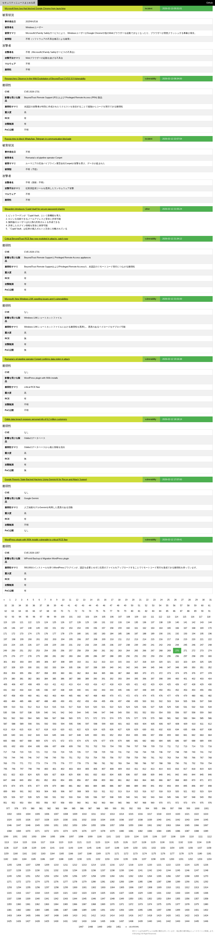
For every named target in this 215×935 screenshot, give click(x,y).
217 (169, 639)
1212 (74, 865)
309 (71, 662)
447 (136, 690)
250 (13, 650)
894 (177, 786)
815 (169, 769)
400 (177, 678)
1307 (140, 887)
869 (185, 780)
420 (128, 684)
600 (111, 724)
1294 (18, 887)
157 (103, 628)
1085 (168, 831)
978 (16, 808)
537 (21, 712)
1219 (140, 865)
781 (103, 763)
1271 (9, 881)
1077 (93, 831)
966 (128, 802)
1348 (112, 898)
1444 (187, 921)
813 (152, 769)
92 (6, 616)
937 (103, 797)
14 (91, 599)
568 (62, 718)
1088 (196, 831)
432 (13, 690)
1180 (199, 853)
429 (201, 684)
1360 (18, 904)
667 (21, 741)
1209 (46, 865)
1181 (209, 853)
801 (54, 769)
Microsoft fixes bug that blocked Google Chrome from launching (35, 8)
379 (5, 678)
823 (21, 774)
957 (54, 802)
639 (5, 735)
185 (120, 633)
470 (111, 695)
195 (201, 633)
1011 (93, 814)
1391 (102, 910)
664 (210, 735)
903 (38, 791)
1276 (56, 881)
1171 (117, 853)
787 (152, 763)
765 (185, 757)
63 (13, 611)
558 (193, 712)
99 (55, 616)
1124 (107, 842)
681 (136, 741)
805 (87, 769)
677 (103, 741)
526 (144, 707)
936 (95, 797)
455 (201, 690)
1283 (121, 881)
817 (185, 769)
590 (30, 724)
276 (13, 656)
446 (128, 690)
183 (103, 633)
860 (111, 780)
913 (120, 791)
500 (144, 701)
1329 (140, 893)
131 (103, 622)
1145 (89, 848)
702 (95, 746)
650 (95, 735)
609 (185, 724)
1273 (28, 881)
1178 (181, 853)
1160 (15, 853)
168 (193, 628)
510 (13, 707)
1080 (121, 831)
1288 (168, 881)
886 (111, 786)
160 (128, 628)
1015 (131, 814)
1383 (28, 910)
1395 (140, 910)
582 (177, 718)
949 (201, 797)
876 (29, 786)
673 (70, 741)
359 (54, 673)
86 (174, 611)
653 (120, 735)
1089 (205, 831)
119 (5, 622)
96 (34, 616)
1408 (56, 915)
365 (103, 673)
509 (5, 707)
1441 (159, 921)
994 (147, 808)
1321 (65, 893)
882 (79, 786)
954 (29, 802)
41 (69, 605)
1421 (177, 915)
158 (111, 628)
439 (70, 690)
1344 (74, 898)
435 (38, 690)
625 (103, 729)
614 (13, 729)
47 (111, 605)
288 (111, 656)
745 (21, 757)
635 (185, 729)
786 (144, 763)
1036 (121, 819)
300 (210, 656)
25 (168, 599)
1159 (6, 853)
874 (13, 786)
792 (193, 763)
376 (193, 673)
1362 (37, 904)
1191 (88, 859)
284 (79, 656)
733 (136, 752)
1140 (43, 848)
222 (210, 639)
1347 (102, 898)
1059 (131, 825)
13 (84, 599)
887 (120, 786)
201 (38, 639)
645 (54, 735)
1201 (181, 859)
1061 (149, 825)
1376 (168, 904)
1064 (177, 825)
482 (210, 695)
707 (136, 746)
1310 (168, 887)
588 (13, 724)
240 (144, 645)
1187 (52, 859)
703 (103, 746)
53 (153, 605)
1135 (208, 842)
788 (160, 763)
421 (136, 684)
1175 (153, 853)
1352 (149, 898)
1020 (177, 814)
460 (29, 695)
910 (95, 791)
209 (103, 639)
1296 (37, 887)
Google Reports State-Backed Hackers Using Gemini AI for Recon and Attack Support (46, 479)
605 (152, 724)
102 (79, 616)
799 (38, 769)
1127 (134, 842)
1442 (168, 921)
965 (120, 802)
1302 (93, 887)
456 (210, 690)
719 (21, 752)
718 (13, 752)
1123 (98, 842)
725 (70, 752)
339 (103, 667)
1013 (112, 814)
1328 (131, 893)
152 (62, 628)
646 (62, 735)
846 (210, 774)
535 (5, 712)
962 (95, 802)
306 (46, 662)
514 (46, 707)
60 (202, 605)
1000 (197, 808)
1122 (88, 842)
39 (55, 605)
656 (144, 735)
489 (54, 701)
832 (95, 774)
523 (120, 707)
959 (70, 802)
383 (38, 678)
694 (30, 746)
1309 (159, 887)
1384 (37, 910)
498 (128, 701)
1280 (93, 881)
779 (87, 763)
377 (201, 673)
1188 (61, 859)
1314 (205, 887)
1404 (18, 915)
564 (29, 718)
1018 (159, 814)
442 (95, 690)
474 (144, 695)
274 (210, 650)
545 (87, 712)
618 (46, 729)
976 (210, 802)
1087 (187, 831)
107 (120, 616)
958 (62, 802)
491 (70, 701)
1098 (80, 836)
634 (177, 729)
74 (90, 611)
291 (136, 656)
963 (103, 802)
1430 (56, 921)
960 (79, 802)
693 (21, 746)
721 (38, 752)
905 (54, 791)
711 (169, 746)
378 (210, 673)
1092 (24, 836)
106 (111, 616)
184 (111, 633)
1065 (187, 825)
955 (38, 802)
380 (13, 678)
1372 (131, 904)
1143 (70, 848)
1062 (159, 825)
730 (111, 752)
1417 (140, 915)
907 (71, 791)
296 (177, 656)
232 (79, 645)
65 (27, 611)
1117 (43, 842)
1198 (153, 859)
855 (70, 780)
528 (160, 707)
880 (62, 786)
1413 (102, 915)
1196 (135, 859)
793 (201, 763)
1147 (107, 848)
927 (21, 797)
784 (128, 763)
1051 (56, 825)
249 (5, 650)
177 (54, 633)
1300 (75, 887)
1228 (18, 870)
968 (144, 802)
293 (152, 656)
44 (90, 605)
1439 (140, 921)
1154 (172, 848)
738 (177, 752)
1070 (28, 831)
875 (21, 786)
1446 (205, 921)
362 (79, 673)
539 (38, 712)
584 (193, 718)
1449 (99, 926)
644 (46, 735)
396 (144, 678)
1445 (196, 921)
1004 (28, 814)
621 (70, 729)
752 (79, 757)
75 (97, 611)
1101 (108, 836)
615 (21, 729)
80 (132, 611)
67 (41, 611)
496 (111, 701)
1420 (168, 915)
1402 (205, 910)
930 (46, 797)
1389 (84, 910)
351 (201, 667)
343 (136, 667)
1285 (140, 881)
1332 (168, 893)
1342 (56, 898)
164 (160, 628)
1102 (118, 836)
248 (210, 645)
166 (177, 628)
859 (103, 780)
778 (79, 763)
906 (62, 791)
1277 (65, 881)
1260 (112, 876)
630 (144, 729)
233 (87, 645)
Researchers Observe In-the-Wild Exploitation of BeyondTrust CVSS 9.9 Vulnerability (45, 78)
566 (46, 718)
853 (54, 780)
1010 (84, 814)
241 (152, 645)
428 (193, 684)
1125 (116, 842)
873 (5, 786)
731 (120, 752)
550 (128, 712)
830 (79, 774)
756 (111, 757)
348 (177, 667)
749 (54, 757)
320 (160, 662)
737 (169, 752)
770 (13, 763)
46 (104, 605)
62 (6, 611)
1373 (140, 904)
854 (62, 780)
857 (87, 780)
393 (120, 678)
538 (29, 712)
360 (62, 673)
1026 (28, 819)
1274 (37, 881)
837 (136, 774)
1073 (56, 831)
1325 (102, 893)
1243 (159, 870)
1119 (61, 842)
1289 (177, 881)
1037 (131, 819)
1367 (84, 904)
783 (120, 763)
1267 (177, 876)
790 (177, 763)
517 (70, 707)
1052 (65, 825)
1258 (93, 876)
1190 (79, 859)
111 (152, 616)
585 (201, 718)
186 (128, 633)
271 (185, 650)
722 (46, 752)
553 (152, 712)
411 (54, 684)
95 (27, 616)
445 (120, 690)
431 (5, 690)
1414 (112, 915)
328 (13, 667)
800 (46, 769)
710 (161, 746)
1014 (121, 814)
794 (210, 763)
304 (30, 662)
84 (160, 611)
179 (70, 633)
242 (160, 645)
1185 (33, 859)
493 (87, 701)
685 (169, 741)
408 (30, 684)
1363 (46, 904)
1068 (9, 831)
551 (136, 712)
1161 (24, 853)
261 (103, 650)
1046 (9, 825)
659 (169, 735)
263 (120, 650)
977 (8, 808)
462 (46, 695)
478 (177, 695)
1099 (90, 836)
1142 (61, 848)
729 (103, 752)
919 (169, 791)
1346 (93, 898)
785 (136, 763)
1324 (93, 893)
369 (136, 673)
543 (70, 712)
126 (62, 622)
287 (103, 656)
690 (210, 741)
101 (71, 616)
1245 (177, 870)
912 (111, 791)
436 (46, 690)
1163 (43, 853)
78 (118, 611)
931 (54, 797)
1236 (93, 870)
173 (21, 633)
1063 (168, 825)
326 (210, 662)
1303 (103, 887)
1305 (121, 887)
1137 (15, 848)
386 (62, 678)
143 (201, 622)
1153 (163, 848)
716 (210, 746)
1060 (140, 825)
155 (87, 628)
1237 (102, 870)
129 (87, 622)
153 (70, 628)
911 (103, 791)
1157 (199, 848)
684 (160, 741)
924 (210, 791)
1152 (153, 848)
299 (201, 656)
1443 (177, 921)
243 (169, 645)
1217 (121, 865)
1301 (84, 887)
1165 (61, 853)
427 (185, 684)
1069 (18, 831)
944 (160, 797)
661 (185, 735)
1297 (46, 887)
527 (152, 707)
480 (193, 695)
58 (188, 605)
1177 (172, 853)
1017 (149, 814)
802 (62, 769)
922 (193, 791)
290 (128, 656)
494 (95, 701)
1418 (149, 915)
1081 (131, 831)
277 (21, 656)
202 (46, 639)
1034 (102, 819)
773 (38, 763)
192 (177, 633)
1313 (196, 887)
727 (87, 752)
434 (29, 690)
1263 (140, 876)
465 (70, 695)
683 (152, 741)
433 (21, 690)
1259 (102, 876)
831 (87, 774)
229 (54, 645)
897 (201, 786)
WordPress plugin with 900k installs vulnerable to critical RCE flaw (36, 539)
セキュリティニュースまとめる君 (18, 2)
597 (87, 724)
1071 (37, 831)
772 (29, 763)
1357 (196, 898)
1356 (187, 898)
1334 (187, 893)
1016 (140, 814)
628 (128, 729)
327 (5, 667)
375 (185, 673)
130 (95, 622)
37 (41, 605)
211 (120, 639)
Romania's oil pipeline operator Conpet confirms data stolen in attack (37, 359)
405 (5, 684)
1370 (112, 904)
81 (139, 611)
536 (13, 712)
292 (144, 656)
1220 (149, 865)
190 (160, 633)
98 (48, 616)
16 (105, 599)
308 (62, 662)
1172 (126, 853)
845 (201, 774)
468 (95, 695)
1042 (177, 819)
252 (29, 650)
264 (128, 650)
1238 (112, 870)
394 (128, 678)
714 (193, 746)
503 (169, 701)
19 (126, 599)
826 (46, 774)
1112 (209, 836)
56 (174, 605)
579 (152, 718)
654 (128, 735)
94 (20, 616)
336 (79, 667)
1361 (28, 904)
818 (193, 769)
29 (196, 599)
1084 (159, 831)
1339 (28, 898)
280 (46, 656)
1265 (159, 876)
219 (185, 639)
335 (70, 667)
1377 (177, 904)
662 (193, 735)
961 (87, 802)
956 (46, 802)
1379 (196, 904)
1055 (93, 825)
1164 (52, 853)
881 (70, 786)
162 (144, 628)
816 (177, 769)
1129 (153, 842)
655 (136, 735)
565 (38, 718)
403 (201, 678)
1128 (144, 842)
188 (144, 633)
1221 (159, 865)
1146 (98, 848)
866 (160, 780)
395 (136, 678)
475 (152, 695)
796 (13, 769)
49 (125, 605)
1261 (121, 876)
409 (38, 684)
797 (21, 769)
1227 (9, 870)
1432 (74, 921)
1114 (15, 842)
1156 (190, 848)
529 (169, 707)
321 (169, 662)
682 (144, 741)
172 (13, 633)
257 (70, 650)
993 (139, 808)
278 (29, 656)
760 (144, 757)
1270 (205, 876)
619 (54, 729)
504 (177, 701)
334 (62, 667)
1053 (74, 825)
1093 (34, 836)
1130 (162, 842)
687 (185, 741)
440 (79, 690)
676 (95, 741)
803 (71, 769)
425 (169, 684)
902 (30, 791)
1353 (159, 898)
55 (167, 605)
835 (120, 774)
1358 (205, 898)
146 (13, 628)
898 (210, 786)
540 (46, 712)
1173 (135, 853)
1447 (81, 926)
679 (120, 741)
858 (95, 780)
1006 (46, 814)
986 (82, 808)
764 (177, 757)
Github (209, 2)
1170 (107, 853)
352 (210, 667)
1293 (9, 887)
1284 (131, 881)
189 (152, 633)
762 (160, 757)
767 (201, 757)
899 (5, 791)
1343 (65, 898)
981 (41, 808)
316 (128, 662)
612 (210, 724)
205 (71, 639)
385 (54, 678)
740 (193, 752)
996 (163, 808)
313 (103, 662)
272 (193, 650)
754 (95, 757)
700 (79, 746)
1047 (18, 825)
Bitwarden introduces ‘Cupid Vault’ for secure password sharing (35, 209)
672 (62, 741)
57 (181, 605)
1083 (149, 831)
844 (193, 774)
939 (120, 797)
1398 (168, 910)
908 (79, 791)
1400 (187, 910)
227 (38, 645)
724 (62, 752)
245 (185, 645)
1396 (149, 910)
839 (152, 774)
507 (201, 701)
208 (95, 639)
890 (144, 786)
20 (133, 599)
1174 (144, 853)
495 (103, 701)
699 (71, 746)
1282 (112, 881)
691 (5, 746)
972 (177, 802)
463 (54, 695)
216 (160, 639)
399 (169, 678)
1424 (205, 915)
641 (21, 735)
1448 (90, 926)
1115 (25, 842)
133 (120, 622)
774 (46, 763)
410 (46, 684)
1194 (116, 859)
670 (46, 741)
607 (169, 724)
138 (160, 622)
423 (152, 684)
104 (95, 616)
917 (152, 791)
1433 (84, 921)
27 (182, 599)
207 (87, 639)
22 (147, 599)
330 (29, 667)
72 (76, 611)
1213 (84, 865)
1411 (84, 915)
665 (5, 741)
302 (13, 662)
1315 (9, 893)
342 (128, 667)
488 (46, 701)
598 (95, 724)
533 (201, 707)
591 (38, 724)
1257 (84, 876)
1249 (9, 876)
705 (120, 746)
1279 (84, 881)
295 (169, 656)
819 (201, 769)
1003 (18, 814)
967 (136, 802)
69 (55, 611)
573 (103, 718)
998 (180, 808)
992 (131, 808)
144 (210, 622)
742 (210, 752)
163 (152, 628)
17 (112, 599)
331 (38, 667)
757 (120, 757)
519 (87, 707)
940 (128, 797)
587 (5, 724)
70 (62, 611)
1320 (56, 893)
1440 (149, 921)
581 (169, 718)
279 (38, 656)
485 (21, 701)
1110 (191, 836)
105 (103, 616)
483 (5, 701)
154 (79, 628)
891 (152, 786)
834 (111, 774)
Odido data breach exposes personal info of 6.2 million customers (36, 419)
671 (54, 741)
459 (21, 695)
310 (79, 662)
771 (21, 763)
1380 (205, 904)
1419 (159, 915)
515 (54, 707)
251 (21, 650)
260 (95, 650)
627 (120, 729)
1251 (28, 876)
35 (27, 605)
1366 (74, 904)
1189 (70, 859)
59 (195, 605)
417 (103, 684)
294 (160, 656)
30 (203, 599)
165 (169, 628)
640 (13, 735)
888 (128, 786)
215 (152, 639)
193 (185, 633)
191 (169, 633)
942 (144, 797)
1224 (187, 865)
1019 (168, 814)
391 (103, 678)
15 (98, 599)
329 (21, 667)
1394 (131, 910)
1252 (37, 876)
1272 (18, 881)
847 (5, 780)
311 (87, 662)
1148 (117, 848)
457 (5, 695)
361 (70, 673)
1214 (93, 865)
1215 (102, 865)
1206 (18, 865)
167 (185, 628)
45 (97, 605)
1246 (187, 870)
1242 (149, 870)
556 (177, 712)
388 (79, 678)
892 (160, 786)
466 (79, 695)
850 (29, 780)
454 (193, 690)
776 (62, 763)
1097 (71, 836)
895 (185, 786)
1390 (93, 910)
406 (13, 684)
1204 (209, 859)
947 (185, 797)
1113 (6, 842)
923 (201, 791)
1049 (37, 825)
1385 (46, 910)
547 (103, 712)
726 (79, 752)
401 (185, 678)
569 (70, 718)
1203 (199, 859)
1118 (52, 842)
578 (144, 718)
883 (87, 786)
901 (21, 791)
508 (210, 701)
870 (193, 780)
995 (155, 808)
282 (62, 656)
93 (13, 616)
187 (136, 633)
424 (160, 684)
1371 (121, 904)
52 (146, 605)
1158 (209, 848)
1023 (205, 814)
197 (5, 639)
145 (5, 628)
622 (79, 729)
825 (38, 774)
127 (70, 622)
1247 (196, 870)
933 (70, 797)
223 (5, 645)
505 (185, 701)
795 (5, 769)
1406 (37, 915)
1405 (28, 915)
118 (208, 616)
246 (193, 645)
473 (136, 695)
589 (21, 724)
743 (5, 757)
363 (87, 673)
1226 (205, 865)
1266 (168, 876)
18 (119, 599)
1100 (99, 836)
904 (46, 791)
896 (193, 786)
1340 (37, 898)
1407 (46, 915)
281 (54, 656)
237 (120, 645)
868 (177, 780)
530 (177, 707)
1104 (136, 836)
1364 (56, 904)
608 (177, 724)
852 (46, 780)
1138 (24, 848)
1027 (37, 819)
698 (62, 746)
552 (144, 712)
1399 (177, 910)
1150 (135, 848)
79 (125, 611)
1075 (74, 831)
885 (103, 786)
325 (201, 662)
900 (13, 791)
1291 (196, 881)
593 (54, 724)
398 (160, 678)
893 (169, 786)
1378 (187, 904)
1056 (102, 825)
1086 (177, 831)
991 (122, 808)
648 (79, 735)
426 (177, 684)
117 (200, 616)
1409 (65, 915)
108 (128, 616)
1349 (121, 898)
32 (6, 605)
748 (46, 757)
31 (210, 599)
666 (13, 741)
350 (193, 667)
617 (38, 729)
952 (13, 802)
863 (136, 780)
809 (120, 769)
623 (87, 729)
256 (62, 650)
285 (87, 656)
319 (152, 662)
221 (201, 639)
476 (160, 695)
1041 (168, 819)
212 (128, 639)
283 (70, 656)
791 (185, 763)
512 (29, 707)
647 (70, 735)
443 (103, 690)
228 (46, 645)
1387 (65, 910)
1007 (56, 814)
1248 (205, 870)
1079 (112, 831)
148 (29, 628)
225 (21, 645)
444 (111, 690)
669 (38, 741)
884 (95, 786)
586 (210, 718)
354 (13, 673)
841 (169, 774)
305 (38, 662)
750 (62, 757)
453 (185, 690)
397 (152, 678)
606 (161, 724)
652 (111, 735)
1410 (75, 915)
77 (111, 611)
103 (87, 616)
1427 (28, 921)
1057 (112, 825)
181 (87, 633)
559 (201, 712)
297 (185, 656)
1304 (112, 887)
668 (29, 741)
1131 (171, 842)
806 (95, 769)
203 (54, 639)
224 (13, 645)
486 (29, 701)
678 (111, 741)
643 (38, 735)
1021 (187, 814)
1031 (74, 819)
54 (160, 605)
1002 (9, 814)
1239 (121, 870)
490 (62, 701)
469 (103, 695)
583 (185, 718)
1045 (205, 819)
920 (177, 791)
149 (38, 628)
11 (70, 599)
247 (201, 645)
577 (136, 718)
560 (210, 712)
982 (49, 808)
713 (185, 746)
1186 (42, 859)
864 (144, 780)
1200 (171, 859)
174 (29, 633)
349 (185, 667)
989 (106, 808)
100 (62, 616)
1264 (149, 876)
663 (201, 735)
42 (76, 605)
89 (195, 611)
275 (5, 656)
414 (79, 684)
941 (136, 797)
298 (193, 656)
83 (153, 611)
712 (177, 746)
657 (152, 735)
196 (210, 633)
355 (21, 673)
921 (185, 791)
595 (71, 724)
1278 (74, 881)
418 (111, 684)
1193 (107, 859)
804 (79, 769)
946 (177, 797)
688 (193, 741)
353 (5, 673)
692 (13, 746)
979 (24, 808)
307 (54, 662)
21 (140, 599)
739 (185, 752)
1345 (84, 898)
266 (144, 650)
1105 (145, 836)
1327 (121, 893)
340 (111, 667)
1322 (74, 893)
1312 (187, 887)
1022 (196, 814)
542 (62, 712)
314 (111, 662)
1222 (168, 865)
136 (144, 622)
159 (120, 628)
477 (169, 695)
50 (132, 605)
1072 (46, 831)
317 (136, 662)
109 (136, 616)
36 (34, 605)
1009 (75, 814)
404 (210, 678)
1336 (205, 893)
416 (95, 684)
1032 (84, 819)
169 (201, 628)
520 (95, 707)
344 (144, 667)
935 (87, 797)
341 (120, 667)
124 (46, 622)
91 (209, 611)
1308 (149, 887)
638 (210, 729)
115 (184, 616)
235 (103, 645)
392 (111, 678)
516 (62, 707)
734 (144, 752)
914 (128, 791)
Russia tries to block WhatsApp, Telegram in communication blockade (38, 139)
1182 (6, 859)
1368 (93, 904)
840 (160, 774)
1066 (196, 825)
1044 (196, 819)
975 (201, 802)
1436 (112, 921)
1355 (177, 898)
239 (136, 645)
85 (167, 611)
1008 (65, 814)
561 (5, 718)
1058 (121, 825)
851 (38, 780)
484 (13, 701)
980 (32, 808)
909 (87, 791)
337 (87, 667)
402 (193, 678)
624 (95, 729)
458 (13, 695)
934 (79, 797)
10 (63, 599)
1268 (187, 876)
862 (128, 780)
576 (128, 718)
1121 (79, 842)
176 (46, 633)
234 (95, 645)
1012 (102, 814)
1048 (28, 825)
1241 (140, 870)
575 (120, 718)
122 (29, 622)
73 (83, 611)
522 (111, 707)
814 (160, 769)
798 (30, 769)
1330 (149, 893)
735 (152, 752)
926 (13, 797)
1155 (181, 848)
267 (152, 650)
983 (57, 808)
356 (29, 673)
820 (210, 769)
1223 (177, 865)
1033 (93, 819)
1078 (102, 831)
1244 (168, 870)
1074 (65, 831)
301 (5, 662)
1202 (190, 859)
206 (79, 639)
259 (87, 650)
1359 (9, 904)
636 (193, 729)
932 (62, 797)
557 (185, 712)
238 (128, 645)
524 (128, 707)
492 (79, 701)
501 (152, 701)
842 (177, 774)
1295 (28, 887)
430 (210, 684)
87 (181, 611)
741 (201, 752)
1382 (18, 910)
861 (120, 780)
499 (136, 701)
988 (98, 808)
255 (54, 650)
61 (209, 605)
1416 (131, 915)
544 (79, 712)
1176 (163, 853)
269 (169, 650)
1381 (9, 910)
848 (13, 780)
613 (5, 729)
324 (193, 662)
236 (111, 645)
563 (21, 718)
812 (144, 769)
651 (103, 735)
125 (54, 622)
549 (120, 712)
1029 (56, 819)
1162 (34, 853)
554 (160, 712)
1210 (56, 865)
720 (29, 752)
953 (21, 802)
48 (118, 605)
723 (54, 752)
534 (210, 707)
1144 (80, 848)
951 (5, 802)
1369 (102, 904)
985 (73, 808)
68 (48, 611)
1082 (140, 831)
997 (172, 808)
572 (95, 718)
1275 (46, 881)
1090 (6, 836)
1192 (98, 859)
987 (90, 808)
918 (160, 791)
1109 (182, 836)
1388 (74, 910)
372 (160, 673)
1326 (112, 893)
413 (70, 684)
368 (128, 673)
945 (169, 797)
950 (210, 797)
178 (62, 633)
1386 (56, 910)
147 (21, 628)
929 (38, 797)
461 (38, 695)
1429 (46, 921)
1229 (28, 870)
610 (193, 724)
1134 (199, 842)
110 (144, 616)
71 (69, 611)
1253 (46, 876)
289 (120, 656)
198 (13, 639)
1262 (131, 876)
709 (152, 746)
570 (79, 718)
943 (152, 797)
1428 (37, 921)
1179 (190, 853)
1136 (6, 848)
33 (13, 605)
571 (87, 718)
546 (95, 712)
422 (144, 684)
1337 (9, 898)
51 (139, 605)
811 (136, 769)
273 (201, 650)
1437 (121, 921)
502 (160, 701)
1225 (196, 865)
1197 (144, 859)
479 (185, 695)
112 (160, 616)
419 (120, 684)
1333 (177, 893)
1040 (159, 819)
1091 (15, 836)
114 (176, 616)
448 (144, 690)
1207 (28, 865)
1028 (46, 819)
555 (169, 712)
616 (29, 729)
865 (152, 780)
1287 (159, 881)
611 (201, 724)
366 (111, 673)
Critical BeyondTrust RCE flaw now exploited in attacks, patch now (36, 238)
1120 (70, 842)
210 (111, 639)
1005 (37, 814)
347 (169, 667)
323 (185, 662)
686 (177, 741)
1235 (84, 870)
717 (5, 752)
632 (160, 729)
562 (13, 718)
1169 (98, 853)
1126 (125, 842)
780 (95, 763)
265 (136, 650)
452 (177, 690)
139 (169, 622)
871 (201, 780)
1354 (168, 898)
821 (5, 774)
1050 (46, 825)
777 (70, 763)
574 (111, 718)
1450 (109, 926)
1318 (37, 893)
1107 (164, 836)
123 (38, 622)
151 (54, 628)
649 (87, 735)
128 (79, 622)
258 (79, 650)
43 (83, 605)
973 (185, 802)
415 (87, 684)
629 (136, 729)
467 (87, 695)
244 (177, 645)
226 (29, 645)
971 (169, 802)
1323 (84, 893)
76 (104, 611)
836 (128, 774)
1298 (56, 887)
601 (120, 724)
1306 (131, 887)
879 (54, 786)
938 (111, 797)
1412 (93, 915)
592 (46, 724)
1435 (102, 921)
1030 (65, 819)
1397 (159, 910)
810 (128, 769)
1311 (178, 887)
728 (95, 752)
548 (111, 712)
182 (95, 633)
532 (193, 707)
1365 (65, 904)
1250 (18, 876)
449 (152, 690)
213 (136, 639)
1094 (43, 836)
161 (136, 628)
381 (21, 678)
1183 (15, 859)
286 (95, 656)
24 (161, 599)
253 (38, 650)
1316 (18, 893)
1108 (173, 836)
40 (62, 605)
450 (160, 690)
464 (62, 695)
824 (29, 774)
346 (160, 667)
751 (70, 757)
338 (95, 667)
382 (29, 678)
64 (20, 611)
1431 (65, 921)
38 (48, 605)
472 (128, 695)
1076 (84, 831)
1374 (149, 904)
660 (177, 735)
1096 (62, 836)
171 (5, 633)
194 (193, 633)
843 (185, 774)
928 (29, 797)
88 (188, 611)
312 (95, 662)
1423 (196, 915)
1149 (126, 848)
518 (79, 707)
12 (77, 599)
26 (175, 599)
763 (169, 757)
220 (193, 639)
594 (62, 724)
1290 (187, 881)
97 (41, 616)
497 (120, 701)
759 (136, 757)
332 (46, 667)
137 (152, 622)
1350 (131, 898)
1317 (28, 893)
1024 (9, 819)
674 (79, 741)
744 (13, 757)
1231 (46, 870)
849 (21, 780)
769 (5, 763)
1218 (131, 865)
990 (114, 808)
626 (111, 729)
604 (144, 724)
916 (144, 791)
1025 (18, 819)
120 (13, 622)
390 (95, 678)
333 (54, 667)
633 (169, 729)
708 (144, 746)
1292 (205, 881)
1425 (9, 921)
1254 (56, 876)
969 (152, 802)
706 (128, 746)
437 (54, 690)
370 (144, 673)
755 (103, 757)
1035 (112, 819)
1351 (140, 898)
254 (46, 650)
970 (160, 802)
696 (46, 746)
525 (136, 707)
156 (95, 628)
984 (65, 808)
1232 (56, 870)
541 (54, 712)
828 (62, 774)
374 (177, 673)
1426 (18, 921)
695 (38, 746)
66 (34, 611)
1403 (9, 915)
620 (62, 729)
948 (193, 797)
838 (144, 774)
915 (136, 791)
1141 (52, 848)
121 (21, 622)
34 (20, 605)
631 (152, 729)
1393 (121, 910)
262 (111, 650)
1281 (102, 881)
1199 (162, 859)
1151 (144, 848)
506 (193, 701)
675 (87, 741)
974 (193, 802)
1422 (187, 915)
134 (128, 622)
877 (38, 786)
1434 (93, 921)
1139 (34, 848)
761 (152, 757)
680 (128, 741)
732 (128, 752)
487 (38, 701)
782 (111, 763)
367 (120, 673)
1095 (52, 836)
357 (38, 673)
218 (177, 639)
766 (193, 757)
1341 (46, 898)
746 (29, 757)
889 (136, 786)
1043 (187, 819)
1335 (196, 893)
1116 (34, 842)
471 (120, 695)
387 (70, 678)
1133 (190, 842)
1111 (200, 836)
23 (154, 599)
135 (136, 622)
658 (160, 735)
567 (54, 718)
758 (128, 757)
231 (70, 645)
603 (136, 724)
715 (201, 746)
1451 (118, 926)
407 (21, 684)
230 (62, 645)
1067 (205, 825)
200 (30, 639)
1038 (140, 819)
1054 (84, 825)
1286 (149, 881)
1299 (65, 887)
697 (54, 746)
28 (189, 599)
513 (38, 707)
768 (210, 757)
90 (202, 611)
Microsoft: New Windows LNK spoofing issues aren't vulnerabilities (36, 299)
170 (210, 628)
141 (185, 622)
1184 (24, 859)
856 (79, 780)
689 (201, 741)
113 (168, 616)
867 (169, 780)
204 (62, 639)
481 (201, 695)
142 (193, 622)
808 (111, 769)
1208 (37, 865)
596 (79, 724)
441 (87, 690)
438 (62, 690)
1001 (206, 808)
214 (144, 639)
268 (160, 650)
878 (46, 786)
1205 (9, 865)
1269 (196, 876)
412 (62, 684)
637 (201, 729)
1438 (131, 921)
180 (79, 633)
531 (185, 707)
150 (46, 628)
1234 (74, 870)
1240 (131, 870)
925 (5, 797)
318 (144, 662)
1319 (46, 893)
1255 (65, 876)
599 (103, 724)
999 (188, 808)
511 (21, 707)
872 (210, 780)
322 (177, 662)
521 (103, 707)
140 (177, 622)
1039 (149, 819)
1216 (112, 865)
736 (160, 752)
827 (54, 774)
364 (95, 673)
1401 (196, 910)
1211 (65, 865)
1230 (37, 870)
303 (21, 662)
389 (87, 678)
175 (38, 633)
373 (169, 673)
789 (169, 763)
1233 (65, 870)
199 (21, 639)
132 (111, 622)
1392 (112, 910)
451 (169, 690)
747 (38, 757)
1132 (180, 842)
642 (29, 735)
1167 (80, 853)
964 (111, 802)
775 (54, 763)
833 (103, 774)
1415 (121, 915)
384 (46, 678)
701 (87, 746)
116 (192, 616)
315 (120, 662)
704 (111, 746)
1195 (125, 859)
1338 (18, 898)
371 (152, 673)
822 (13, 774)
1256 (74, 876)
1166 (70, 853)
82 (146, 611)
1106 (154, 836)
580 (160, 718)
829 (70, 774)
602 (128, 724)
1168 (89, 853)
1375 (159, 904)
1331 (159, 893)
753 (87, 757)
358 (46, 673)
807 (103, 769)
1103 (127, 836)
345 (152, 667)
